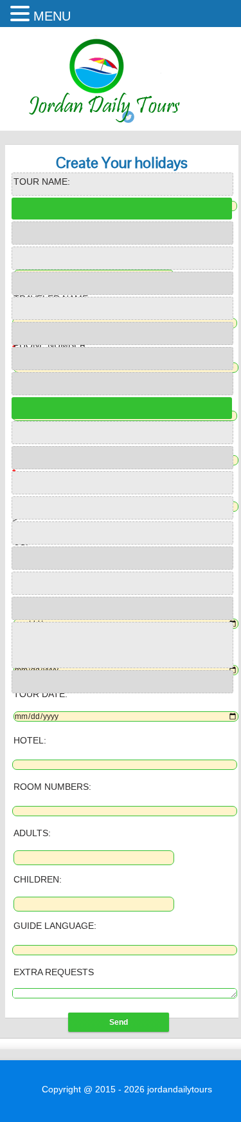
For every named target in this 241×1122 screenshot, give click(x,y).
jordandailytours (179, 1089)
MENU (52, 16)
